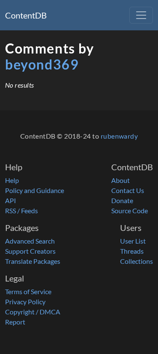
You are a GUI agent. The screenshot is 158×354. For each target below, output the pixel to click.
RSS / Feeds (21, 210)
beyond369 (42, 64)
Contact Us (127, 190)
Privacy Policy (25, 302)
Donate (122, 200)
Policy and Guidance (34, 190)
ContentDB (26, 15)
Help (12, 180)
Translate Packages (32, 261)
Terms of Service (28, 291)
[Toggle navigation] (141, 15)
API (10, 200)
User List (133, 241)
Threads (132, 251)
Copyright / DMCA (32, 312)
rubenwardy (119, 136)
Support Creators (30, 251)
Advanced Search (30, 241)
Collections (136, 261)
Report (15, 322)
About (120, 180)
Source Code (129, 210)
